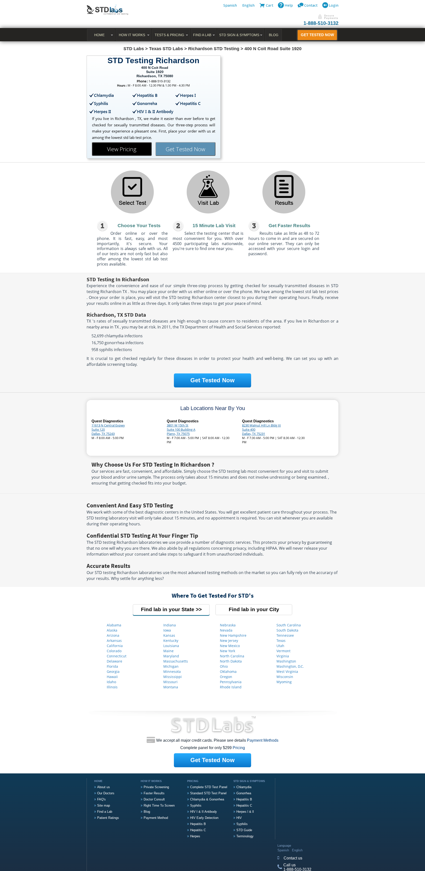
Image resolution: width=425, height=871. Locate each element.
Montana (170, 687)
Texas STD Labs (166, 48)
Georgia (113, 671)
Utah (280, 645)
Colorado (114, 651)
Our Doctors (105, 793)
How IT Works (132, 35)
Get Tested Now (317, 35)
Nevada (226, 630)
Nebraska (228, 625)
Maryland (171, 656)
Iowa (167, 630)
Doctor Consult (154, 799)
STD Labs (133, 48)
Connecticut (116, 656)
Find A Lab (202, 35)
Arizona (113, 635)
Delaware (114, 661)
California (115, 645)
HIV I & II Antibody (203, 811)
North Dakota (231, 661)
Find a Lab (104, 811)
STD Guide (244, 830)
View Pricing (122, 149)
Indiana (169, 625)
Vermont (283, 651)
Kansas (169, 635)
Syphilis (195, 805)
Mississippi (172, 676)
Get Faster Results (289, 225)
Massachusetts (175, 661)
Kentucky (170, 640)
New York (227, 651)
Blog (273, 35)
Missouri (170, 681)
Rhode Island (231, 687)
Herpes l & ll (245, 811)
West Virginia (287, 671)
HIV (239, 818)
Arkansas (114, 640)
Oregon (226, 676)
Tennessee (285, 635)
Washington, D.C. (290, 666)
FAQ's (101, 799)
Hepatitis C (198, 830)
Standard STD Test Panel (208, 793)
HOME (99, 35)
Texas (281, 640)
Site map (103, 805)
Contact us (293, 858)
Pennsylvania (231, 681)
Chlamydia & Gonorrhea (207, 799)
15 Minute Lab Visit (214, 225)
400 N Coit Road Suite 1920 (273, 48)
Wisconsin (284, 676)
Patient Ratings (108, 818)
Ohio (224, 666)
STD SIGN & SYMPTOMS (239, 35)
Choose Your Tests (139, 225)
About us (103, 787)
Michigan (171, 666)
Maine (168, 651)
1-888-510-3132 (321, 23)
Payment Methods (262, 740)
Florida (112, 666)
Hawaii (112, 676)
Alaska (112, 630)
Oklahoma (228, 671)
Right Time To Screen (159, 805)
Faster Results (154, 793)
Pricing (239, 748)
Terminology (245, 836)
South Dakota (287, 630)
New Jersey (229, 640)
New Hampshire (233, 635)
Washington (286, 661)
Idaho (111, 681)
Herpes (195, 836)
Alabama (114, 625)
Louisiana (171, 645)
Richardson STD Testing (213, 48)
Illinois (112, 687)
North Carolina (232, 656)
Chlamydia (243, 787)
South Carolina (288, 625)
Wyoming (284, 681)
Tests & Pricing (169, 35)
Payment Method (156, 818)
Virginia (282, 656)
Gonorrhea (243, 793)
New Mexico (230, 645)
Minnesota (172, 671)
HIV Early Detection (204, 818)
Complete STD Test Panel (208, 787)
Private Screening (156, 787)
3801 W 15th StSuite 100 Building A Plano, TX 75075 (181, 429)
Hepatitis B (198, 824)
